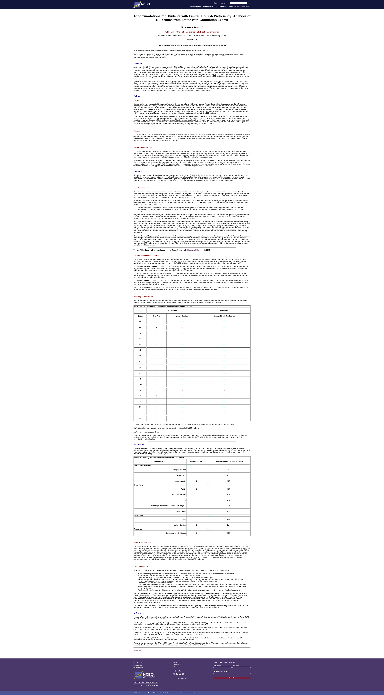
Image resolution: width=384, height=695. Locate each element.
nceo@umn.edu (138, 667)
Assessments (195, 7)
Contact (223, 3)
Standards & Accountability (214, 7)
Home (175, 662)
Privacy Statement (194, 692)
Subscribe (232, 678)
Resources (245, 7)
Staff (175, 667)
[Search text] (238, 3)
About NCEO (177, 664)
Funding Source (180, 678)
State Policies (233, 7)
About (215, 3)
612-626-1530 (138, 665)
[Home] (144, 4)
